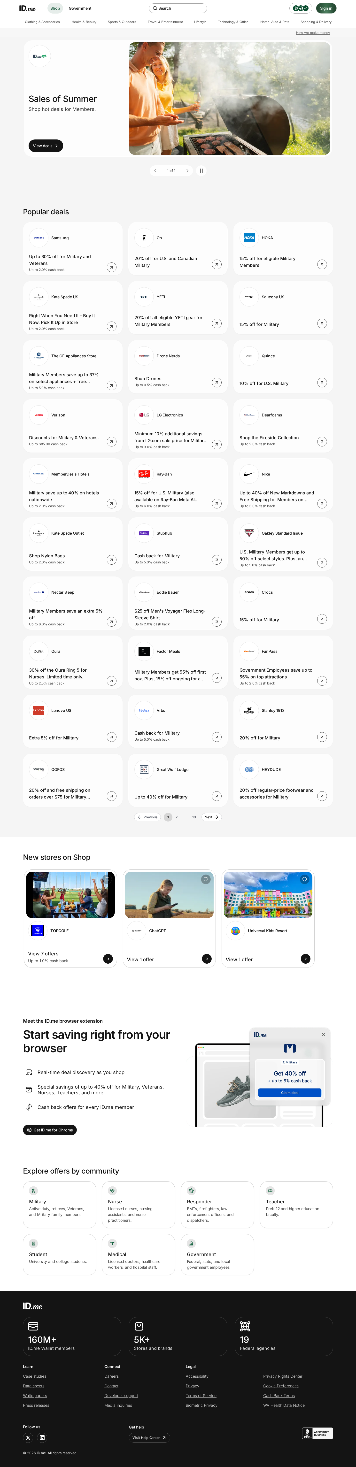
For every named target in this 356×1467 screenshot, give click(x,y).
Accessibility (197, 1376)
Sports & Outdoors (122, 22)
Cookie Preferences (281, 1385)
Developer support (121, 1395)
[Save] (107, 879)
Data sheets (33, 1385)
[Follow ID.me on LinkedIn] (42, 1438)
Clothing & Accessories (42, 22)
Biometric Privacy (201, 1405)
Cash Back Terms (279, 1395)
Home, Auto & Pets (274, 22)
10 (194, 817)
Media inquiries (118, 1405)
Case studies (34, 1376)
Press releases (36, 1405)
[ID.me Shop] (30, 8)
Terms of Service (201, 1395)
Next (208, 817)
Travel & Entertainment (165, 22)
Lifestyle (200, 22)
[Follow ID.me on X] (28, 1438)
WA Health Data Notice (284, 1405)
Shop (55, 8)
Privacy (192, 1385)
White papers (35, 1395)
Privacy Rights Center (282, 1376)
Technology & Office (233, 22)
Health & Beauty (84, 22)
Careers (111, 1376)
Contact (111, 1385)
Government (80, 8)
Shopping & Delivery (316, 22)
